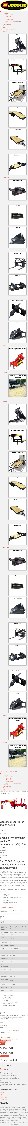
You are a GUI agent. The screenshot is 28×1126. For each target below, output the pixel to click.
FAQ (1, 1094)
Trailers (5, 791)
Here (24, 889)
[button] (7, 30)
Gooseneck (17, 791)
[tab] (14, 851)
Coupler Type (11, 791)
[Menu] (0, 11)
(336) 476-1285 (4, 1069)
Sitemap (2, 1092)
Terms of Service (4, 1099)
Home (1, 791)
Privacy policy (3, 1097)
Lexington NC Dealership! (6, 907)
